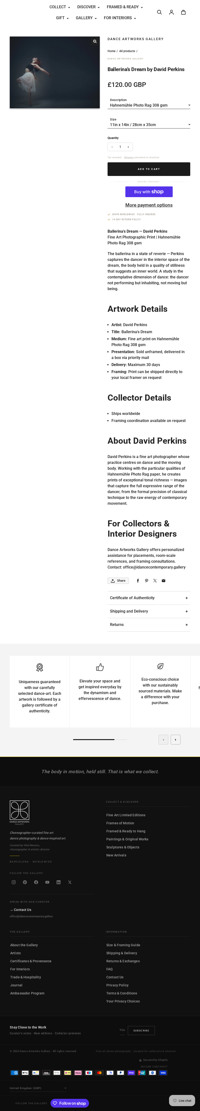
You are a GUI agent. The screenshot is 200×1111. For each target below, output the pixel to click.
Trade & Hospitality (25, 977)
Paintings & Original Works (127, 839)
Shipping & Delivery (121, 953)
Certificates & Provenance (31, 961)
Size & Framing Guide (123, 945)
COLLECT (58, 7)
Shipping (128, 157)
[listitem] (14, 882)
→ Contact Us (20, 910)
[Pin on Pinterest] (146, 581)
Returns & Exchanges (123, 961)
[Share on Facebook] (138, 581)
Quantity (113, 138)
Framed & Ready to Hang (125, 831)
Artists (15, 953)
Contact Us (114, 977)
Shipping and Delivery (129, 611)
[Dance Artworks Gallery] (52, 812)
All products (127, 51)
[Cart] (183, 12)
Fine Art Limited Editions (126, 815)
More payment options (149, 205)
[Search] (159, 12)
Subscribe (141, 1030)
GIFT (61, 18)
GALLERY (85, 18)
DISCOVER (87, 7)
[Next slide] (175, 739)
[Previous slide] (163, 739)
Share (121, 580)
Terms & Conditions (121, 993)
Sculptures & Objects (122, 847)
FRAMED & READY (123, 7)
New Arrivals (116, 855)
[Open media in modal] (95, 41)
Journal (16, 985)
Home (111, 51)
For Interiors (20, 969)
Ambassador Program (27, 993)
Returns (117, 624)
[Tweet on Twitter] (155, 581)
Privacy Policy (117, 985)
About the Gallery (24, 945)
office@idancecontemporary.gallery (31, 916)
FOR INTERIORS (118, 18)
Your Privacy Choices (123, 1001)
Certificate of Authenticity (132, 598)
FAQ (109, 969)
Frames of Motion (120, 823)
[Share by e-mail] (163, 581)
